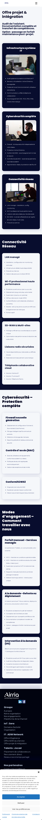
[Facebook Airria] (24, 703)
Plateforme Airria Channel (15, 719)
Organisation (9, 730)
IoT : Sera (9, 723)
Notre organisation (12, 714)
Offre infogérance (12, 738)
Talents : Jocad (13, 748)
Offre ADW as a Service (14, 741)
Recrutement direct (13, 754)
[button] (39, 772)
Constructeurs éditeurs (14, 769)
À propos (8, 711)
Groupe (8, 707)
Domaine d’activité (12, 727)
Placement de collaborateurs (17, 752)
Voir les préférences (21, 809)
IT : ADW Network (13, 734)
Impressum (36, 814)
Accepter (21, 797)
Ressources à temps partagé (16, 757)
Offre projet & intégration (15, 743)
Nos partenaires (13, 765)
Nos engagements (12, 716)
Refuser (21, 803)
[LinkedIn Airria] (20, 703)
